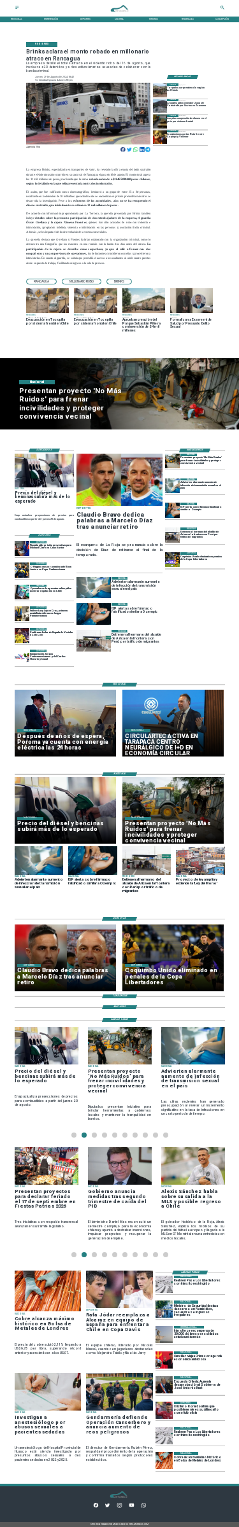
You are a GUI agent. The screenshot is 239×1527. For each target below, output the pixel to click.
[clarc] (22, 548)
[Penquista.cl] (17, 9)
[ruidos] (172, 461)
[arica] (172, 534)
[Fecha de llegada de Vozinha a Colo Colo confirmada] (22, 635)
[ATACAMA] (160, 106)
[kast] (164, 1384)
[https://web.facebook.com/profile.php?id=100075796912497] (96, 1507)
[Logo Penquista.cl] (119, 14)
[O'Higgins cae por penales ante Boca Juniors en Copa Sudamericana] (22, 569)
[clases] (160, 121)
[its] (172, 485)
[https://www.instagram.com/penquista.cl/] (119, 1507)
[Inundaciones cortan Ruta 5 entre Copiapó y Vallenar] (160, 137)
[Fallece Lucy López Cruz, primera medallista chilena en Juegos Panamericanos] (22, 613)
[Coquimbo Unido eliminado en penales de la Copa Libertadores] (172, 559)
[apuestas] (22, 592)
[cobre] (164, 1460)
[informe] (164, 1309)
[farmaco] (172, 510)
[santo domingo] (22, 657)
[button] (41, 282)
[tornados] (160, 90)
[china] (164, 1360)
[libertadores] (164, 1284)
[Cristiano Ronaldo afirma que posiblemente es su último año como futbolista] (164, 1410)
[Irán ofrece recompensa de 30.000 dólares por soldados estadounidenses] (164, 1334)
